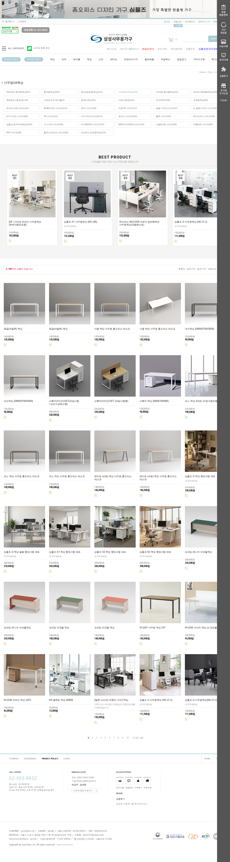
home (202, 72)
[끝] (141, 737)
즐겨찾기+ (10, 21)
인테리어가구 (131, 59)
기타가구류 (199, 59)
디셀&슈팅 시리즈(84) (166, 124)
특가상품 (216, 59)
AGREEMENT (30, 759)
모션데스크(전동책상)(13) (93, 132)
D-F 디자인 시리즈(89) (17, 116)
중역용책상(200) (52, 92)
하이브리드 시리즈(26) (204, 116)
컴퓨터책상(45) (88, 100)
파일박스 (165, 59)
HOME (207, 759)
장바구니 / (204, 22)
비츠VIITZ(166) (163, 100)
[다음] (135, 737)
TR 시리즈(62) (51, 116)
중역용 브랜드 (11, 59)
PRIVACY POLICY (50, 759)
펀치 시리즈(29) (88, 108)
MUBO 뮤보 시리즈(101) (55, 108)
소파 (100, 59)
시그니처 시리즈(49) (53, 124)
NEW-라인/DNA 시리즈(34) (131, 124)
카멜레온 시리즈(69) (203, 124)
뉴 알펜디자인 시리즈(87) (205, 108)
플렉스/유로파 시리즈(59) (56, 132)
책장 (89, 59)
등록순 (181, 269)
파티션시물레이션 (129, 49)
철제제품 (149, 59)
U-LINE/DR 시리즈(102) (92, 124)
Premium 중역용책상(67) (18, 92)
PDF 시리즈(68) (14, 132)
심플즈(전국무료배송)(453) (19, 124)
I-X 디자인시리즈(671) (91, 116)
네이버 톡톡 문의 (42, 48)
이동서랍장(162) (126, 100)
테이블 (76, 59)
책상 (52, 59)
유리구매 (162, 49)
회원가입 (177, 22)
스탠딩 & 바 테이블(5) (54, 100)
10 (127, 737)
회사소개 (111, 49)
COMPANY (14, 759)
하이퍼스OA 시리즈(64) (17, 108)
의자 (64, 59)
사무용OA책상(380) (128, 92)
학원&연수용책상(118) (17, 100)
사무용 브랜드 (33, 59)
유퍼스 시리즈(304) (127, 116)
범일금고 (181, 59)
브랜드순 (212, 269)
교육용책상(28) (200, 100)
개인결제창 (176, 49)
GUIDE (67, 759)
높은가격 (201, 269)
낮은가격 (191, 269)
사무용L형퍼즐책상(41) (167, 92)
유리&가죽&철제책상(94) (205, 92)
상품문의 (190, 49)
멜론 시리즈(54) (163, 116)
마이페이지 (190, 22)
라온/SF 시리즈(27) (127, 108)
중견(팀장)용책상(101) (92, 92)
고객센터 (22, 21)
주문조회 (217, 22)
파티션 (113, 59)
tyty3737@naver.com (93, 835)
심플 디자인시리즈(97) (167, 108)
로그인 (167, 22)
